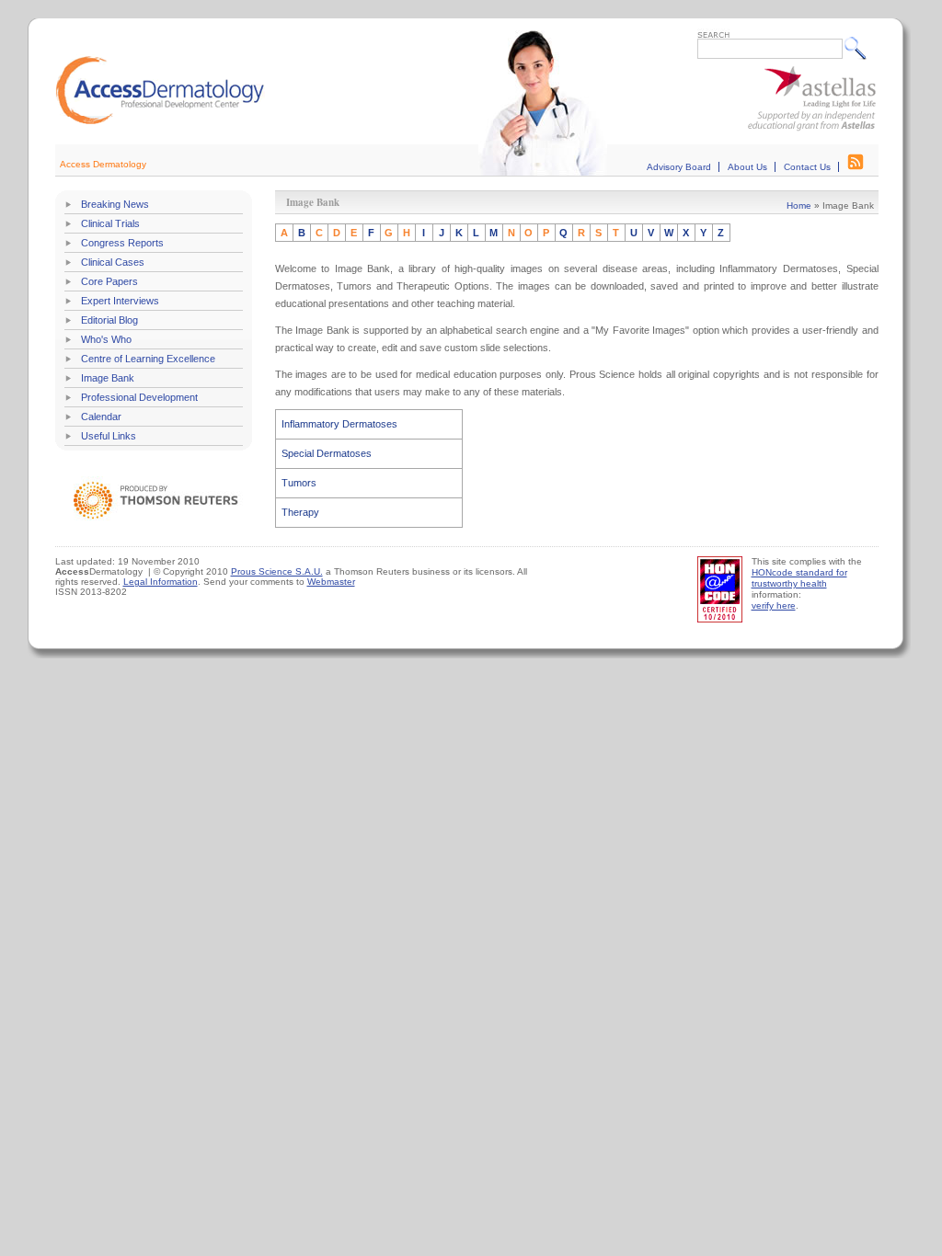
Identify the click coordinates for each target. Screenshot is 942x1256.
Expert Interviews (120, 300)
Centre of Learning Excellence (148, 358)
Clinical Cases (112, 262)
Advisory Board (679, 167)
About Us (747, 167)
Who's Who (106, 339)
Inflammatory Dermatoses (339, 423)
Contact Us (807, 167)
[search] (859, 48)
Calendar (101, 416)
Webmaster (331, 582)
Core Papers (109, 281)
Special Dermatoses (326, 453)
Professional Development (139, 397)
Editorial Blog (109, 319)
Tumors (298, 482)
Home (799, 205)
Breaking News (115, 204)
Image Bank (107, 377)
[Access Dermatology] (160, 122)
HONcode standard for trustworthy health (799, 577)
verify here (774, 605)
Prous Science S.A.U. (277, 571)
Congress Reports (122, 242)
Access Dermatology (103, 164)
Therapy (300, 512)
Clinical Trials (110, 223)
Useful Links (108, 435)
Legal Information (160, 582)
